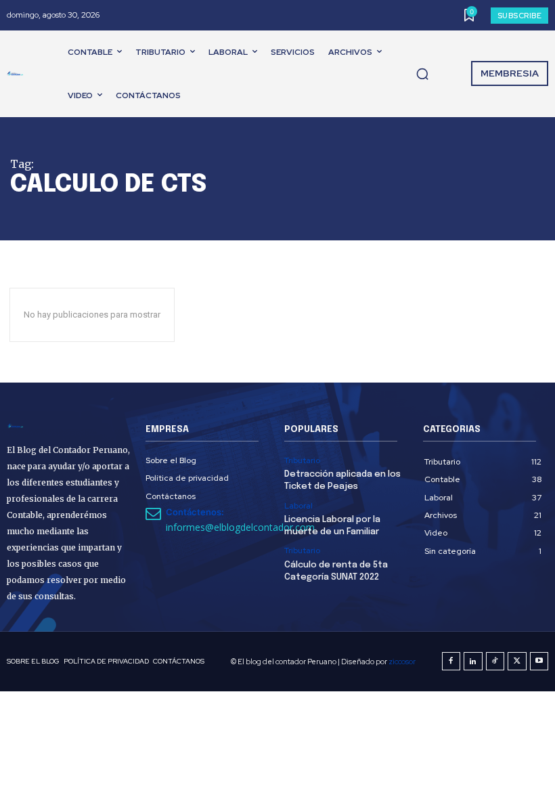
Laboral (298, 506)
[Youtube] (539, 661)
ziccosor (402, 661)
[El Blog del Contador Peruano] (17, 74)
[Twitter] (517, 661)
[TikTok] (495, 661)
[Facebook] (451, 661)
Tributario (302, 460)
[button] (422, 74)
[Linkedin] (473, 661)
